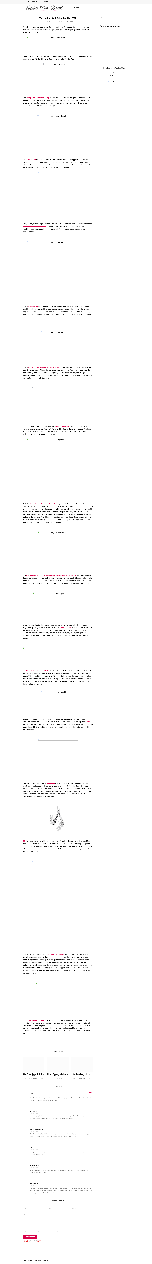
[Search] (127, 8)
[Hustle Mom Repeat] (44, 8)
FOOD (87, 7)
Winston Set (33, 306)
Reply (91, 1092)
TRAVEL (76, 7)
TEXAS (99, 7)
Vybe (89, 722)
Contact (26, 2)
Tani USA (51, 783)
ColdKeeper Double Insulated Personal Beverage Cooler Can (51, 575)
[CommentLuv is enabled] (32, 1242)
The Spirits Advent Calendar (34, 226)
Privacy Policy (45, 2)
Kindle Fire (31, 160)
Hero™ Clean (65, 628)
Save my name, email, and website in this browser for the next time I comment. (45, 1232)
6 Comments (68, 21)
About (34, 2)
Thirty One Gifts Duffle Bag (37, 98)
